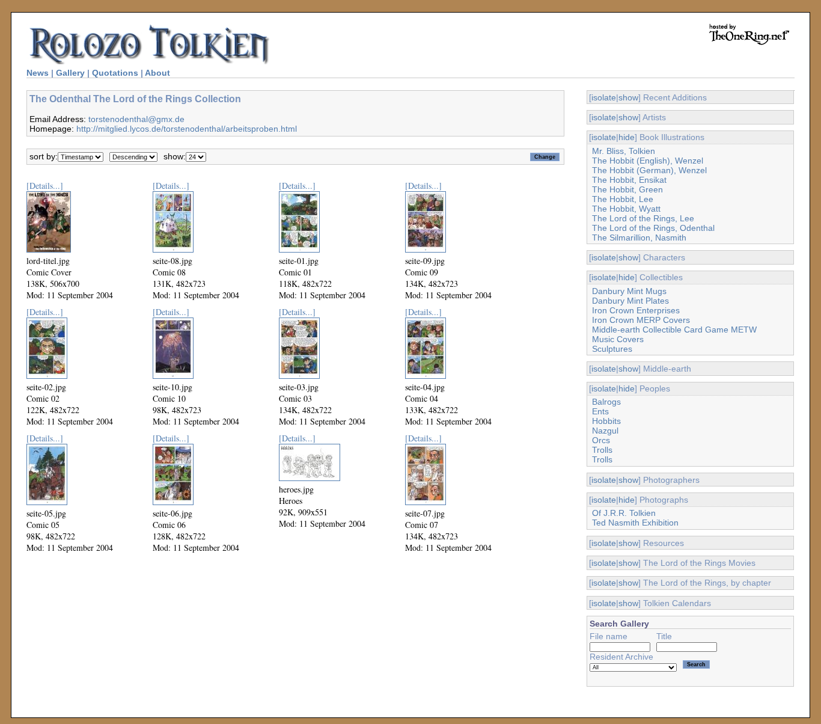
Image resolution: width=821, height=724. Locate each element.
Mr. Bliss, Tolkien (623, 151)
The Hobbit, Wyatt (626, 208)
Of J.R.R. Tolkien (624, 513)
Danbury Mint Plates (630, 300)
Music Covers (618, 339)
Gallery (70, 73)
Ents (600, 411)
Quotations (115, 73)
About (157, 73)
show (628, 97)
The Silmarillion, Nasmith (639, 237)
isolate (603, 97)
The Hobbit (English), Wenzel (647, 160)
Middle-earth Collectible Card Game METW (674, 329)
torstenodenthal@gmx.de (136, 119)
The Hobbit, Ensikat (629, 180)
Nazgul (605, 430)
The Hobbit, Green (627, 189)
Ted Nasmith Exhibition (635, 522)
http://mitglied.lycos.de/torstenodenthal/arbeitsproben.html (186, 128)
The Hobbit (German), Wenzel (649, 170)
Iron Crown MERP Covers (641, 320)
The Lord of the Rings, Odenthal (653, 228)
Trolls (602, 450)
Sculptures (612, 349)
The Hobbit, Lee (622, 199)
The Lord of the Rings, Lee (643, 218)
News (37, 73)
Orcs (601, 440)
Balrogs (606, 401)
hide (626, 137)
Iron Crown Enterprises (636, 310)
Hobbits (606, 421)
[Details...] (44, 185)
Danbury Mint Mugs (629, 291)
